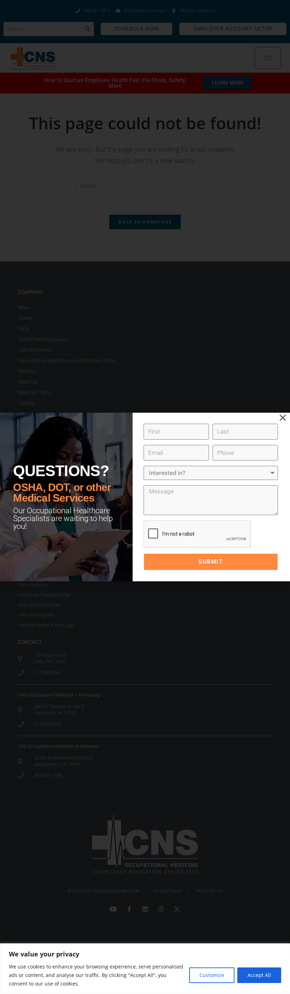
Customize (211, 975)
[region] (145, 968)
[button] (282, 417)
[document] (145, 497)
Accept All (259, 975)
